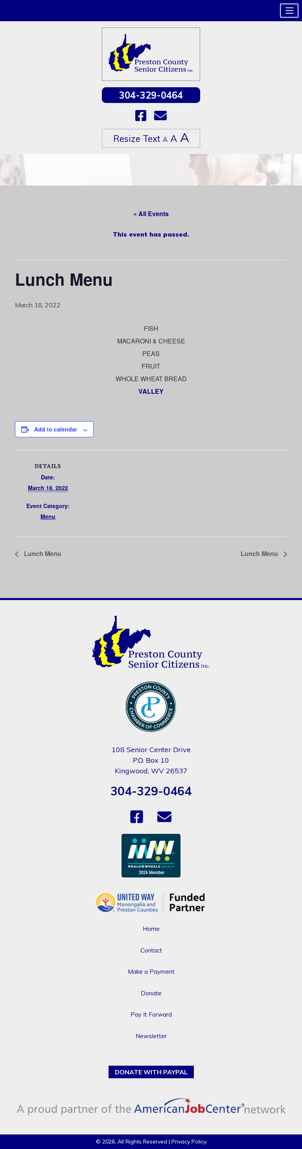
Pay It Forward (151, 1014)
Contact (151, 950)
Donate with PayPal (151, 1072)
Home (151, 928)
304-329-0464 (151, 95)
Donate (151, 993)
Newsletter (151, 1036)
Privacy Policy (188, 1141)
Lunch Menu (41, 553)
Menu (48, 516)
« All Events (151, 213)
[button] (289, 11)
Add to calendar (55, 429)
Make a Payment (151, 971)
